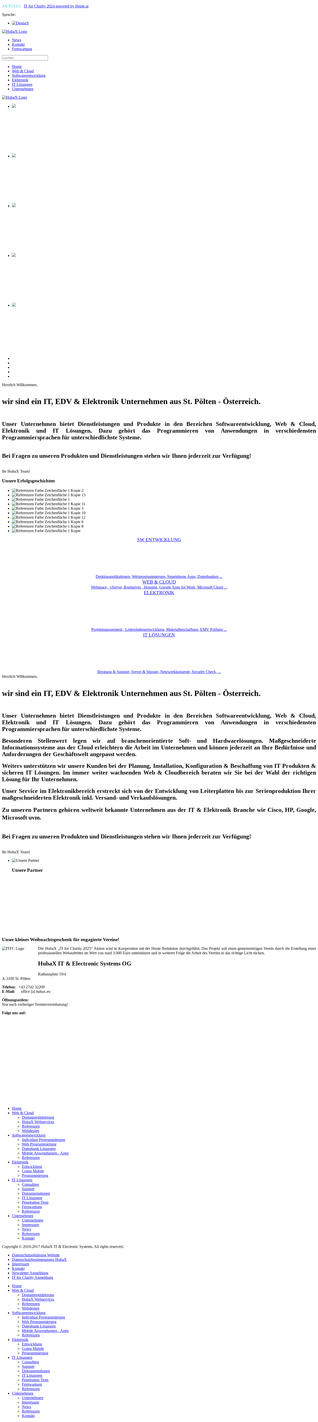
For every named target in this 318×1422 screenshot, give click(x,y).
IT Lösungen (22, 84)
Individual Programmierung (43, 1317)
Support (28, 1366)
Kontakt (18, 44)
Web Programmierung (39, 1322)
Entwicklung (32, 1344)
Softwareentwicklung (28, 75)
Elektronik (20, 80)
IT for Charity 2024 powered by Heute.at (56, 6)
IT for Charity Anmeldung (32, 1277)
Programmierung (35, 1353)
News (16, 40)
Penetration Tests (35, 1380)
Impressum (20, 1264)
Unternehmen (22, 89)
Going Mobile (33, 1348)
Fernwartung (22, 49)
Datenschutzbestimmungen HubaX (39, 1259)
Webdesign (30, 1308)
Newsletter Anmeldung (30, 1273)
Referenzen (31, 1304)
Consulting (30, 1362)
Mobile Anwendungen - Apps (45, 1331)
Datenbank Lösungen (39, 1326)
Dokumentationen (36, 1371)
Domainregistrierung (38, 1295)
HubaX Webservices (38, 1299)
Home (17, 66)
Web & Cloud (23, 71)
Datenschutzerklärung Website (36, 1255)
